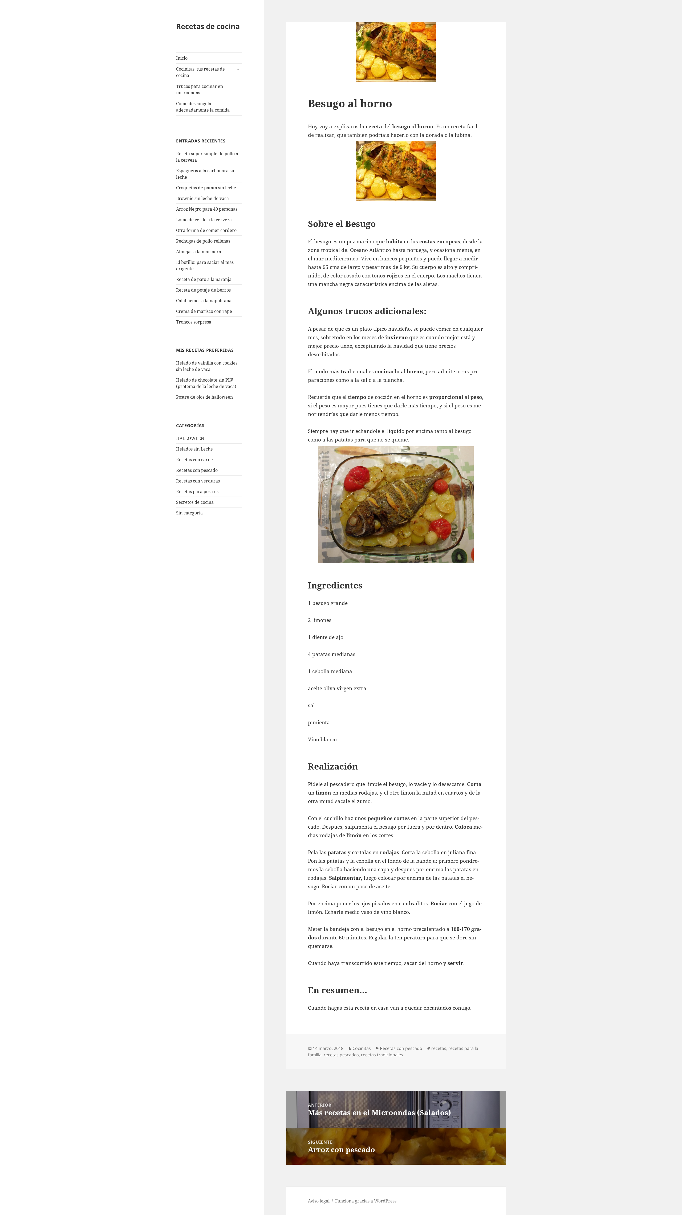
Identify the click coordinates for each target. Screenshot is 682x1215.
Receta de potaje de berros (203, 290)
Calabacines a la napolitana (204, 301)
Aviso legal (319, 1201)
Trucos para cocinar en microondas (199, 89)
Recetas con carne (194, 460)
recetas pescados (341, 1055)
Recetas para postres (197, 491)
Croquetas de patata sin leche (206, 188)
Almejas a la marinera (198, 252)
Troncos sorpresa (193, 322)
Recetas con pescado (197, 470)
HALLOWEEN (190, 438)
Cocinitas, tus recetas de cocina (200, 72)
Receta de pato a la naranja (204, 279)
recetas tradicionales (382, 1055)
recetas (438, 1048)
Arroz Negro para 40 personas (206, 209)
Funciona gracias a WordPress (365, 1201)
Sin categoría (189, 513)
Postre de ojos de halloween (204, 397)
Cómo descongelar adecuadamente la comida (203, 107)
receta (458, 126)
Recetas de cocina (208, 26)
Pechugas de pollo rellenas (203, 241)
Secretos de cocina (195, 502)
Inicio (182, 58)
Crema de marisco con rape (204, 311)
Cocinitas (361, 1048)
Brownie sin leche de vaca (202, 198)
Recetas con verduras (198, 481)
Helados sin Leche (194, 449)
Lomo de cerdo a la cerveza (204, 220)
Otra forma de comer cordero (206, 230)
